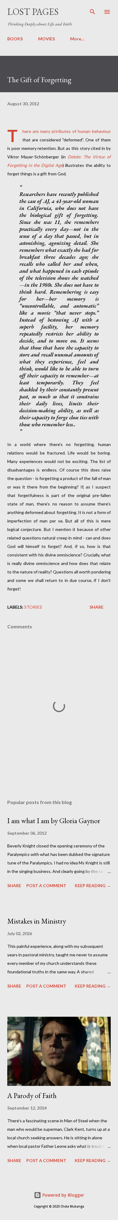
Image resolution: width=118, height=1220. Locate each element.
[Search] (92, 11)
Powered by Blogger (62, 1195)
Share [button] (96, 607)
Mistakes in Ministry (36, 921)
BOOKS (15, 38)
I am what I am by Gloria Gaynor (53, 820)
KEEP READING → (93, 885)
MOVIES (46, 38)
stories (33, 607)
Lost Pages (33, 12)
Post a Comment (46, 885)
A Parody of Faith (32, 1095)
